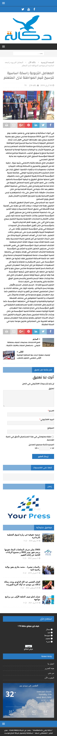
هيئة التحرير (49, 668)
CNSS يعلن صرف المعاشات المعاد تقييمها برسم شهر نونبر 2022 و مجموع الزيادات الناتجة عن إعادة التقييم (22, 552)
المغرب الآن (49, 677)
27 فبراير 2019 (33, 573)
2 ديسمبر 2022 (33, 558)
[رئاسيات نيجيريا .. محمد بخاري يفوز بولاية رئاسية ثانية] (48, 570)
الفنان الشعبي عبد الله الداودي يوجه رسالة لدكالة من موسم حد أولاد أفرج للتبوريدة (22, 583)
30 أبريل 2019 (46, 85)
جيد (49, 632)
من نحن (51, 673)
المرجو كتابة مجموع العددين (41, 445)
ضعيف (47, 638)
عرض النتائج (28, 649)
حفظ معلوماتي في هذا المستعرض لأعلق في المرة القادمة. (30, 438)
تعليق (51, 388)
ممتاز (48, 629)
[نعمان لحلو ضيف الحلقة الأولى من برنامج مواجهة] (48, 599)
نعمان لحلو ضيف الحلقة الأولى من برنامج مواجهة (22, 598)
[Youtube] (28, 9)
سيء (48, 641)
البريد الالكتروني (47, 419)
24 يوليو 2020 (33, 541)
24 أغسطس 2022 (32, 588)
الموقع (51, 428)
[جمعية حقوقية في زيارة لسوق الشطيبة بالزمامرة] (48, 537)
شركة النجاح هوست (11, 733)
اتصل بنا (51, 663)
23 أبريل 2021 (33, 603)
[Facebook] (34, 9)
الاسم (51, 411)
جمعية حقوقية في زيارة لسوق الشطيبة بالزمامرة (23, 536)
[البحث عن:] (28, 53)
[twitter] (22, 9)
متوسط (47, 635)
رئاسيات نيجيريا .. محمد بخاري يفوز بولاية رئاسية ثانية (22, 568)
